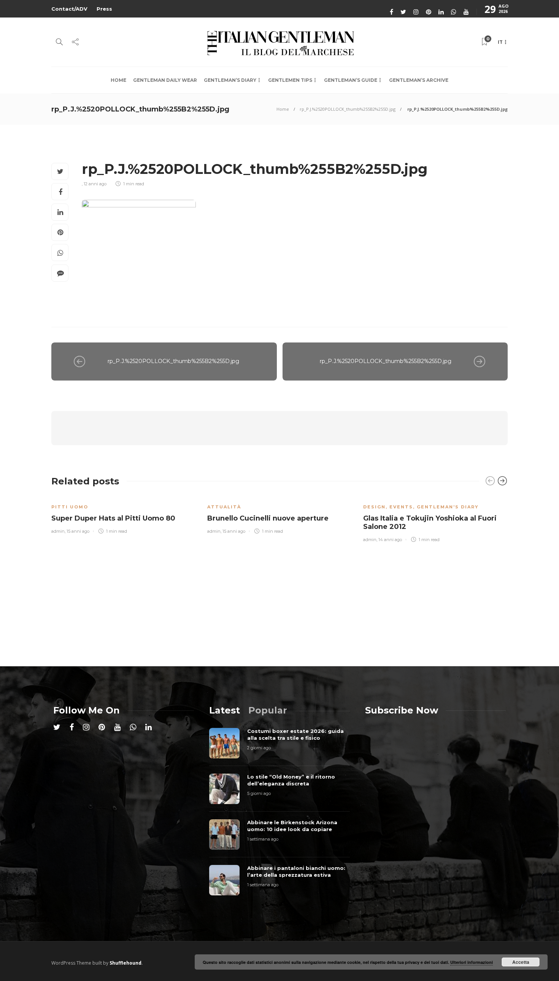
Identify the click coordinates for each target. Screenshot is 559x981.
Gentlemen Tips (290, 80)
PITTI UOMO (69, 507)
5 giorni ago (259, 793)
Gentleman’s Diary (230, 80)
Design (374, 507)
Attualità (224, 507)
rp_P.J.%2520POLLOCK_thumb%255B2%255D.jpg (347, 109)
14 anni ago (390, 539)
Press (104, 9)
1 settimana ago (262, 839)
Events (401, 507)
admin (58, 531)
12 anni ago (95, 183)
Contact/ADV (69, 9)
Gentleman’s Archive (418, 80)
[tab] (224, 710)
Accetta (520, 962)
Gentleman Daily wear (165, 80)
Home (118, 80)
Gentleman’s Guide (350, 80)
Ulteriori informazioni (471, 962)
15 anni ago (78, 531)
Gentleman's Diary (448, 507)
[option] (124, 514)
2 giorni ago (259, 747)
